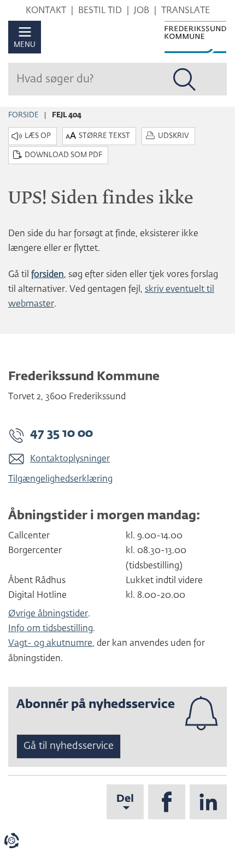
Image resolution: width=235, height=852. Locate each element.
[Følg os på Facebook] (166, 801)
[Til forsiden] (195, 37)
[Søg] (185, 80)
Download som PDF (63, 155)
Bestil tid (100, 11)
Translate (185, 11)
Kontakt (46, 11)
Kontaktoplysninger (70, 459)
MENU (25, 45)
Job (141, 11)
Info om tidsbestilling (50, 629)
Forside (23, 115)
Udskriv (173, 136)
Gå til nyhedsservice (69, 746)
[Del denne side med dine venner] (125, 801)
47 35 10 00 (61, 434)
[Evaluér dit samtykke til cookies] (11, 840)
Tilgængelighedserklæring (60, 479)
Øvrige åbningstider (48, 614)
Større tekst (104, 136)
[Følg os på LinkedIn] (208, 801)
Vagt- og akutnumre (50, 643)
